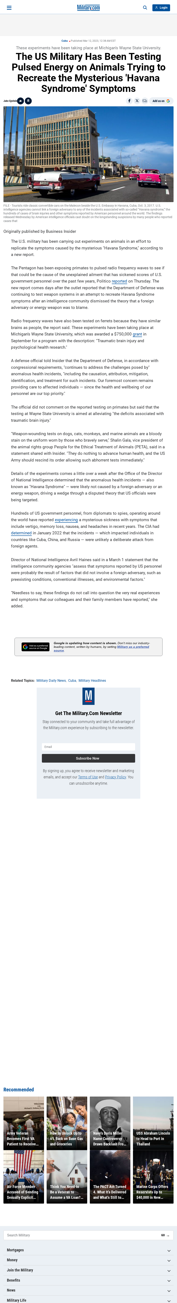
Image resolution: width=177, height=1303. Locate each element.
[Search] (145, 7)
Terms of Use (88, 777)
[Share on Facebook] (129, 100)
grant (137, 334)
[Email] (144, 100)
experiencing (66, 519)
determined (21, 532)
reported (119, 281)
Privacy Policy (115, 777)
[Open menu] (9, 7)
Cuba (65, 40)
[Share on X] (137, 100)
